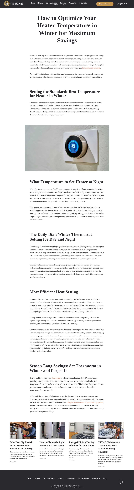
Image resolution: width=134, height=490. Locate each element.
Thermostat (72, 3)
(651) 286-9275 (122, 4)
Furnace (63, 3)
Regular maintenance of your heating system (85, 402)
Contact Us (83, 3)
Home (33, 3)
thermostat (56, 378)
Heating (40, 3)
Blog (64, 5)
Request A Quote (105, 4)
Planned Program (83, 478)
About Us (57, 5)
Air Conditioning (51, 3)
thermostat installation (91, 68)
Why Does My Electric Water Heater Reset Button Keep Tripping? (21, 445)
